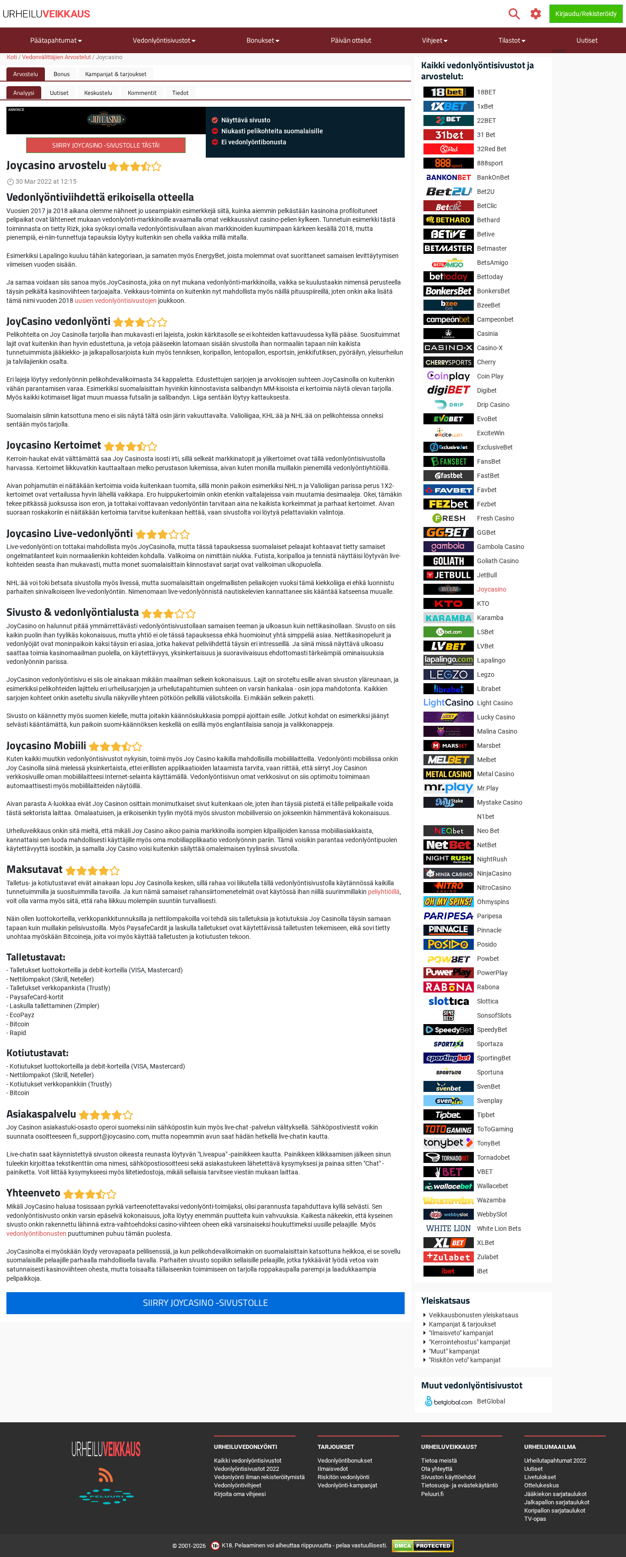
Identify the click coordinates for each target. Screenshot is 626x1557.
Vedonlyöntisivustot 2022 (246, 1468)
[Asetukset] (536, 14)
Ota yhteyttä (436, 1468)
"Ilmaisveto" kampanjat (461, 1333)
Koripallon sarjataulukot (554, 1510)
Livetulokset (540, 1477)
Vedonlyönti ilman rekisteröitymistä (259, 1477)
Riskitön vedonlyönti (343, 1477)
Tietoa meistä (439, 1460)
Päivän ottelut (351, 40)
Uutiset (587, 40)
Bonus (62, 73)
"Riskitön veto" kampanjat (465, 1360)
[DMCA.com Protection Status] (423, 1545)
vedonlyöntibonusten (36, 1233)
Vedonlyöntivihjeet (237, 1485)
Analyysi (23, 92)
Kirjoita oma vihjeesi (240, 1494)
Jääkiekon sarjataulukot (555, 1494)
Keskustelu (98, 92)
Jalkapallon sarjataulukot (556, 1502)
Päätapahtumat (54, 40)
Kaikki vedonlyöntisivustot (247, 1460)
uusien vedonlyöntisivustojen (116, 300)
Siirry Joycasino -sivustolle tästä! (105, 145)
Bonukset (261, 40)
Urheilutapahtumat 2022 (555, 1460)
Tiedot (180, 92)
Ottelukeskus (541, 1485)
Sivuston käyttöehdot (448, 1477)
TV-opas (535, 1518)
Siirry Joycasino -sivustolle (205, 1303)
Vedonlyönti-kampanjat (347, 1485)
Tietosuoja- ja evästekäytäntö (459, 1485)
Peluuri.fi (432, 1494)
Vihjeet (433, 40)
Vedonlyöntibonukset (345, 1460)
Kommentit (142, 92)
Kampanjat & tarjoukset (116, 73)
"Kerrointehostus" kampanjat (470, 1342)
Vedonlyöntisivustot (162, 40)
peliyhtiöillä (384, 891)
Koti (12, 57)
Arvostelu (25, 73)
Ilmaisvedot (333, 1468)
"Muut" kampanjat (454, 1351)
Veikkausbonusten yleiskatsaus (473, 1315)
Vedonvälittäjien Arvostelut (56, 57)
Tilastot (510, 40)
